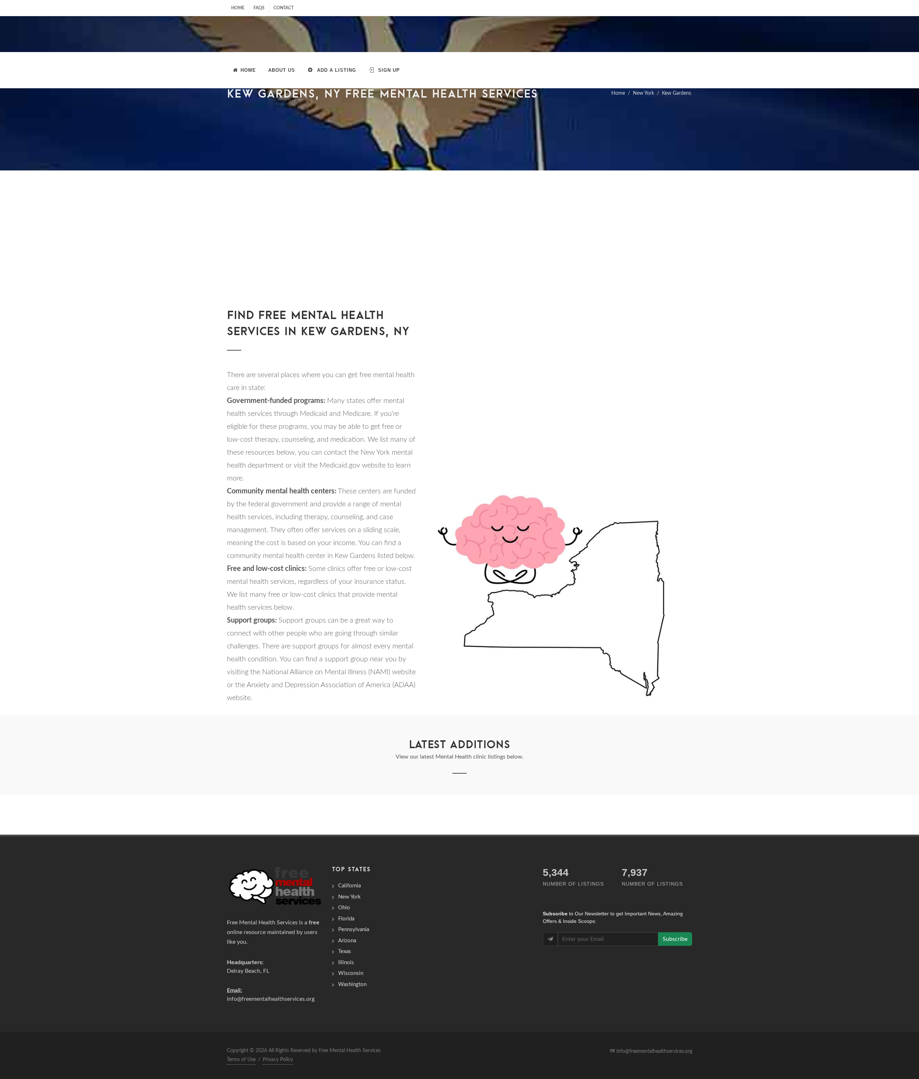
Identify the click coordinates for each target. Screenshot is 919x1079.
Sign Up (388, 70)
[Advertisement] (459, 224)
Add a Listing (335, 70)
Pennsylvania (353, 929)
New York (643, 93)
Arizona (347, 940)
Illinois (346, 962)
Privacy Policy (278, 1059)
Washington (352, 984)
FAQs (259, 8)
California (349, 885)
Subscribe (675, 939)
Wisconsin (350, 973)
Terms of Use (241, 1059)
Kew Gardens (676, 93)
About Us (281, 70)
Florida (346, 918)
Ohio (344, 907)
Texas (344, 951)
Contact (284, 8)
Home (237, 8)
